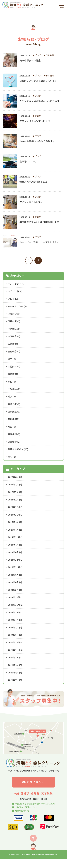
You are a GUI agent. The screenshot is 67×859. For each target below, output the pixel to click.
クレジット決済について (26, 807)
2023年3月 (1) (15, 589)
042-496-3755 (33, 793)
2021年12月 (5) (15, 642)
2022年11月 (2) (15, 604)
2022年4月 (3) (15, 619)
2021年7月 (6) (15, 680)
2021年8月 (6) (15, 672)
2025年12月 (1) (15, 507)
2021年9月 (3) (15, 665)
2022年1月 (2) (15, 634)
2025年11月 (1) (15, 514)
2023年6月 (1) (15, 574)
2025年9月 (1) (15, 522)
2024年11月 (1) (15, 537)
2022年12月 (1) (15, 597)
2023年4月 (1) (15, 582)
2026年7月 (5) (15, 484)
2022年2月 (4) (15, 627)
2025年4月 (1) (15, 529)
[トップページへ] (23, 5)
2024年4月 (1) (15, 552)
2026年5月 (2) (15, 492)
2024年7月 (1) (15, 544)
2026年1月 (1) (15, 499)
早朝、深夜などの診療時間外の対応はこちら (35, 803)
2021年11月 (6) (15, 650)
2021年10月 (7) (15, 657)
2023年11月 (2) (15, 567)
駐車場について (22, 810)
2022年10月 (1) (15, 612)
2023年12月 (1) (15, 559)
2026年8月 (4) (15, 477)
